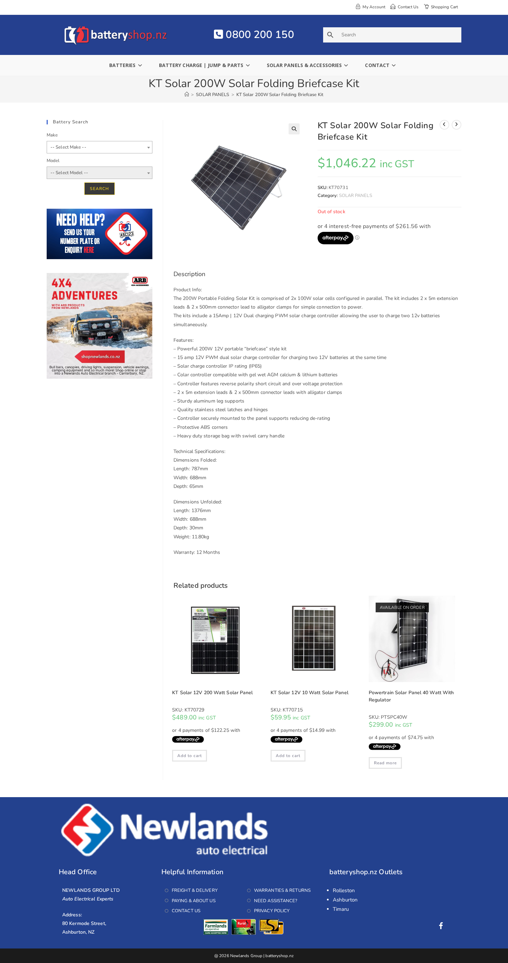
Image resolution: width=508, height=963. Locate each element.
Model (53, 161)
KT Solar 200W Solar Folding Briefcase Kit (279, 95)
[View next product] (456, 125)
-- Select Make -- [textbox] (68, 147)
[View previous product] (444, 125)
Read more (385, 763)
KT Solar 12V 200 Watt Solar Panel (212, 692)
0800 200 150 (258, 35)
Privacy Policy (272, 911)
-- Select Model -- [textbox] (69, 173)
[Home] (187, 95)
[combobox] (99, 147)
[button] (294, 128)
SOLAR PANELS (355, 195)
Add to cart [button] (189, 755)
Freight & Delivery (195, 890)
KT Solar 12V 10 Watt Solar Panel (309, 692)
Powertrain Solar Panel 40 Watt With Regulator (411, 696)
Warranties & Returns (282, 890)
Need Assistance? (276, 901)
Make (52, 135)
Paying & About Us (194, 901)
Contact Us (186, 911)
